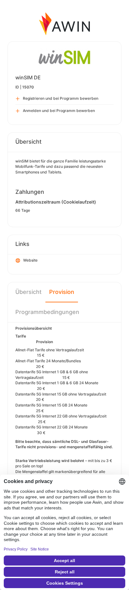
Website (30, 260)
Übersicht (28, 292)
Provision (61, 292)
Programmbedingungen (47, 312)
